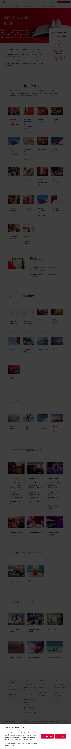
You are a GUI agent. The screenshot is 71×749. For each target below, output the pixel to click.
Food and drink (34, 532)
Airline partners (34, 658)
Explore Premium (35, 501)
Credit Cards (58, 695)
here (36, 276)
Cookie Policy (16, 743)
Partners (57, 697)
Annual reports (13, 697)
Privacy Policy (30, 743)
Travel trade (58, 689)
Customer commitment (30, 709)
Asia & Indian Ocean (55, 321)
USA (11, 378)
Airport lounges (15, 581)
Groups (26, 180)
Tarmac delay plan (29, 707)
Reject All (60, 736)
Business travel (59, 684)
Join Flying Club (50, 2)
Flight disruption (43, 692)
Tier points (52, 629)
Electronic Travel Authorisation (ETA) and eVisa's (29, 154)
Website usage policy (30, 712)
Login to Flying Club (63, 1)
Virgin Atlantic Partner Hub (32, 6)
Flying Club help (43, 695)
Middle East (42, 349)
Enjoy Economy (15, 501)
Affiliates (57, 692)
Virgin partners (15, 658)
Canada (12, 349)
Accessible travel (43, 689)
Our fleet (57, 40)
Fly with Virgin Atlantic (13, 6)
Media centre (12, 694)
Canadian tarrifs (28, 684)
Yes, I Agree (47, 736)
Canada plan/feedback (30, 687)
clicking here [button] (27, 739)
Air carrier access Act (30, 699)
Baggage (41, 687)
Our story (11, 687)
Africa (40, 319)
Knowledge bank (60, 32)
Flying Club (14, 180)
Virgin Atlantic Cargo (60, 687)
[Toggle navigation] (4, 2)
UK (54, 349)
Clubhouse (32, 581)
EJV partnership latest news (14, 152)
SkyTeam (57, 700)
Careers (11, 699)
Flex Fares (42, 149)
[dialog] (35, 736)
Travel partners (53, 658)
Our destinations (60, 36)
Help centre (42, 684)
